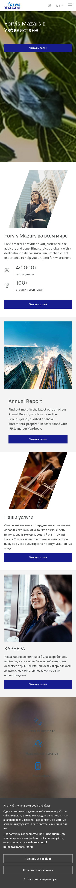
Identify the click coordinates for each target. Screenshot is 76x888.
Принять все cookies (38, 858)
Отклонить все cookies (38, 870)
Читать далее (38, 48)
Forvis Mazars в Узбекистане (24, 26)
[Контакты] (38, 725)
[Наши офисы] (38, 770)
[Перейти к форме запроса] (38, 792)
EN (58, 5)
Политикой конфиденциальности (25, 844)
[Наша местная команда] (38, 748)
